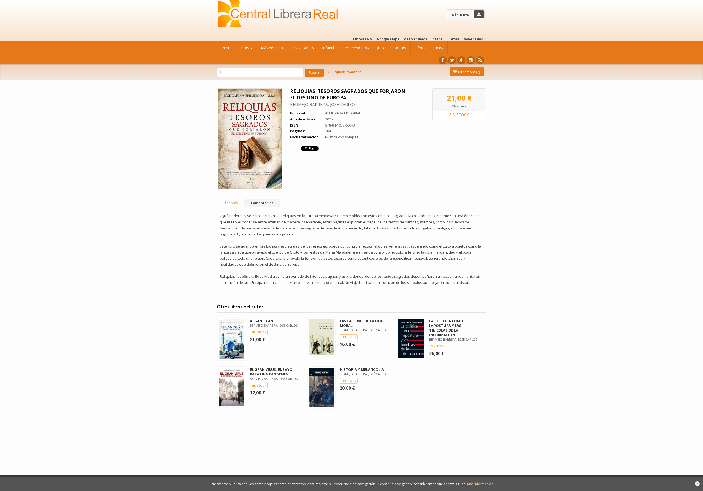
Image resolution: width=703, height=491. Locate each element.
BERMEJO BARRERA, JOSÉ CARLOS (323, 104)
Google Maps (388, 39)
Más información (480, 484)
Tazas (454, 39)
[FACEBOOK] (443, 60)
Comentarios (262, 203)
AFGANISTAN (261, 320)
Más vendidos (415, 39)
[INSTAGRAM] (471, 60)
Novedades (473, 39)
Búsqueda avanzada (345, 72)
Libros (244, 47)
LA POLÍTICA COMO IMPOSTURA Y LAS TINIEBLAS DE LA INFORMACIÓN (446, 327)
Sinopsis (230, 203)
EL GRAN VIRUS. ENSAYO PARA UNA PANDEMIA (271, 372)
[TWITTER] (452, 60)
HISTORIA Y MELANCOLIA (362, 369)
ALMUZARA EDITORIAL (343, 113)
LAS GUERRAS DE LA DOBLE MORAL (363, 323)
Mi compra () (468, 71)
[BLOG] (480, 60)
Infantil (438, 39)
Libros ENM (363, 39)
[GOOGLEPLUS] (461, 60)
